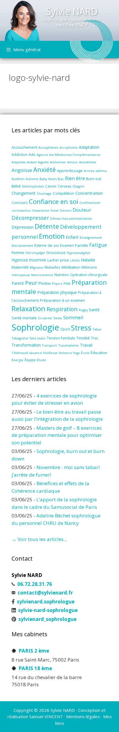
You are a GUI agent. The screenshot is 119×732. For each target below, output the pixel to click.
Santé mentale (24, 317)
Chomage (44, 193)
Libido (75, 260)
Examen (67, 245)
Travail (86, 345)
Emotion (52, 236)
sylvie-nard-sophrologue (48, 610)
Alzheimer (58, 162)
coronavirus (21, 210)
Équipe (30, 360)
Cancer (51, 186)
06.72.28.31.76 (34, 584)
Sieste (57, 318)
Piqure (57, 283)
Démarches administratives (71, 219)
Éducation (99, 352)
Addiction (19, 154)
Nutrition (61, 274)
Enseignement (91, 237)
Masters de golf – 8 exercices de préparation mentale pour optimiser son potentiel (57, 435)
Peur (31, 282)
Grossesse (56, 252)
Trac (94, 338)
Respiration (62, 309)
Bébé (16, 186)
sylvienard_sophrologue (47, 619)
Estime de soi (46, 245)
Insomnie (37, 260)
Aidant (32, 162)
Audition (18, 179)
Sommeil (73, 317)
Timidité (83, 338)
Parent (18, 283)
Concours (20, 202)
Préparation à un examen (62, 300)
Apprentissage (70, 170)
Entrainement (22, 245)
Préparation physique (57, 292)
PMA (67, 284)
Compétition (63, 193)
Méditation (71, 267)
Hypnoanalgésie (78, 253)
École (85, 353)
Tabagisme (20, 338)
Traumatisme (68, 345)
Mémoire (89, 267)
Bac (61, 179)
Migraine (36, 267)
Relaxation (28, 308)
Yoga (76, 353)
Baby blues (48, 179)
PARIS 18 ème (35, 668)
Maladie (88, 260)
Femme (18, 252)
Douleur (81, 210)
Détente (47, 226)
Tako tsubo (37, 338)
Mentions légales (83, 716)
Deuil (55, 210)
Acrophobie (69, 148)
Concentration (89, 193)
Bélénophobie (33, 186)
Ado (32, 154)
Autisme (32, 179)
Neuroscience (42, 275)
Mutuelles (52, 267)
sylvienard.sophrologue (46, 601)
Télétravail (20, 353)
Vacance (35, 353)
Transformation (26, 345)
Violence (65, 353)
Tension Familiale (61, 338)
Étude (41, 360)
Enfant (72, 237)
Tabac (97, 329)
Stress (81, 327)
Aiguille (43, 162)
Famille (81, 245)
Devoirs (65, 210)
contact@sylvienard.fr (45, 592)
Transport (49, 345)
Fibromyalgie (35, 253)
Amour (72, 162)
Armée (89, 171)
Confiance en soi (53, 201)
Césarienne (40, 210)
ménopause (21, 275)
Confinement (89, 202)
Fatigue (98, 245)
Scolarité (45, 318)
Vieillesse (50, 353)
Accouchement (24, 147)
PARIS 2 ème (33, 650)
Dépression (23, 227)
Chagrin (78, 186)
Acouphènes (48, 147)
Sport (65, 329)
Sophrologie (35, 327)
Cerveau (64, 186)
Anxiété (44, 169)
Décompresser (30, 217)
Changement (24, 193)
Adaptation (89, 147)
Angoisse (22, 170)
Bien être (75, 178)
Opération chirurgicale (88, 274)
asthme (101, 171)
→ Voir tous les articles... (39, 539)
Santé (94, 309)
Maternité (20, 267)
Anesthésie (87, 162)
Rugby (83, 310)
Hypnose (20, 260)
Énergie (17, 360)
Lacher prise (58, 260)
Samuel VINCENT (46, 716)
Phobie (44, 283)
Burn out (93, 178)
